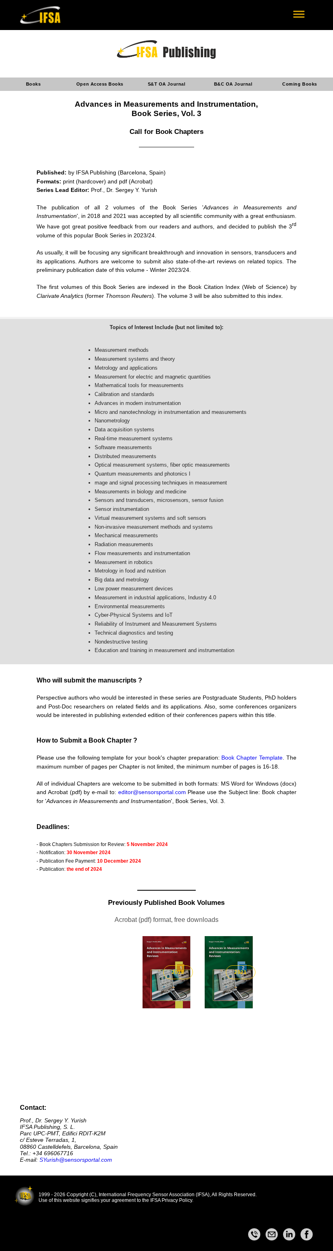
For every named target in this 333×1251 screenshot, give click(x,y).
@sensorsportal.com (85, 1159)
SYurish (49, 1159)
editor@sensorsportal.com (152, 792)
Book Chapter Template (252, 757)
